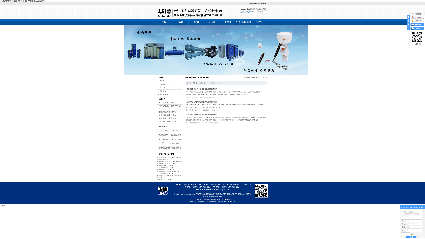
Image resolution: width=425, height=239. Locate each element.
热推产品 (192, 201)
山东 (207, 201)
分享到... (418, 28)
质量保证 (228, 22)
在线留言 (418, 24)
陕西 (222, 201)
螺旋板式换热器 (176, 148)
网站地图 (257, 3)
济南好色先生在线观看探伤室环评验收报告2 (226, 187)
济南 (210, 201)
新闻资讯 (212, 22)
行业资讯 (189, 102)
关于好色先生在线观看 (243, 22)
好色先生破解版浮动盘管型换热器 (205, 89)
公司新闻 (189, 89)
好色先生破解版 (175, 144)
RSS (262, 3)
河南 (213, 201)
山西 (219, 201)
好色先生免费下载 (176, 139)
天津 (231, 201)
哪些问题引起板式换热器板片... (168, 115)
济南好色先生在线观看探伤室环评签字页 (235, 184)
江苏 (228, 201)
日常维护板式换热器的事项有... (168, 112)
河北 (216, 201)
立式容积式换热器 (163, 131)
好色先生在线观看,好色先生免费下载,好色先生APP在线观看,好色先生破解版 (22, 1)
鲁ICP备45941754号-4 (199, 199)
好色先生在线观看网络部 (224, 199)
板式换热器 (176, 131)
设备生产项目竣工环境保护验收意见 (209, 184)
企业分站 (251, 3)
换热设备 (162, 84)
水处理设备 (163, 91)
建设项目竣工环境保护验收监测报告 (185, 184)
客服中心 (259, 22)
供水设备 (162, 88)
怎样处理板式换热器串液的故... (168, 121)
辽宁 (234, 201)
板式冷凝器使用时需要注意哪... (168, 118)
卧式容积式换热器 (176, 135)
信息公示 (226, 190)
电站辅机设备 (164, 94)
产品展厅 (181, 22)
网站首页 (165, 22)
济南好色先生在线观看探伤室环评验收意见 (208, 190)
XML (266, 3)
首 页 (257, 77)
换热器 (196, 22)
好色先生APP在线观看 (244, 194)
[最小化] (422, 207)
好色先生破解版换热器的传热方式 (205, 114)
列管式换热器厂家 (163, 135)
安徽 (225, 201)
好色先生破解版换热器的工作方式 (205, 102)
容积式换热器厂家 (164, 148)
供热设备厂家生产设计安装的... (168, 103)
